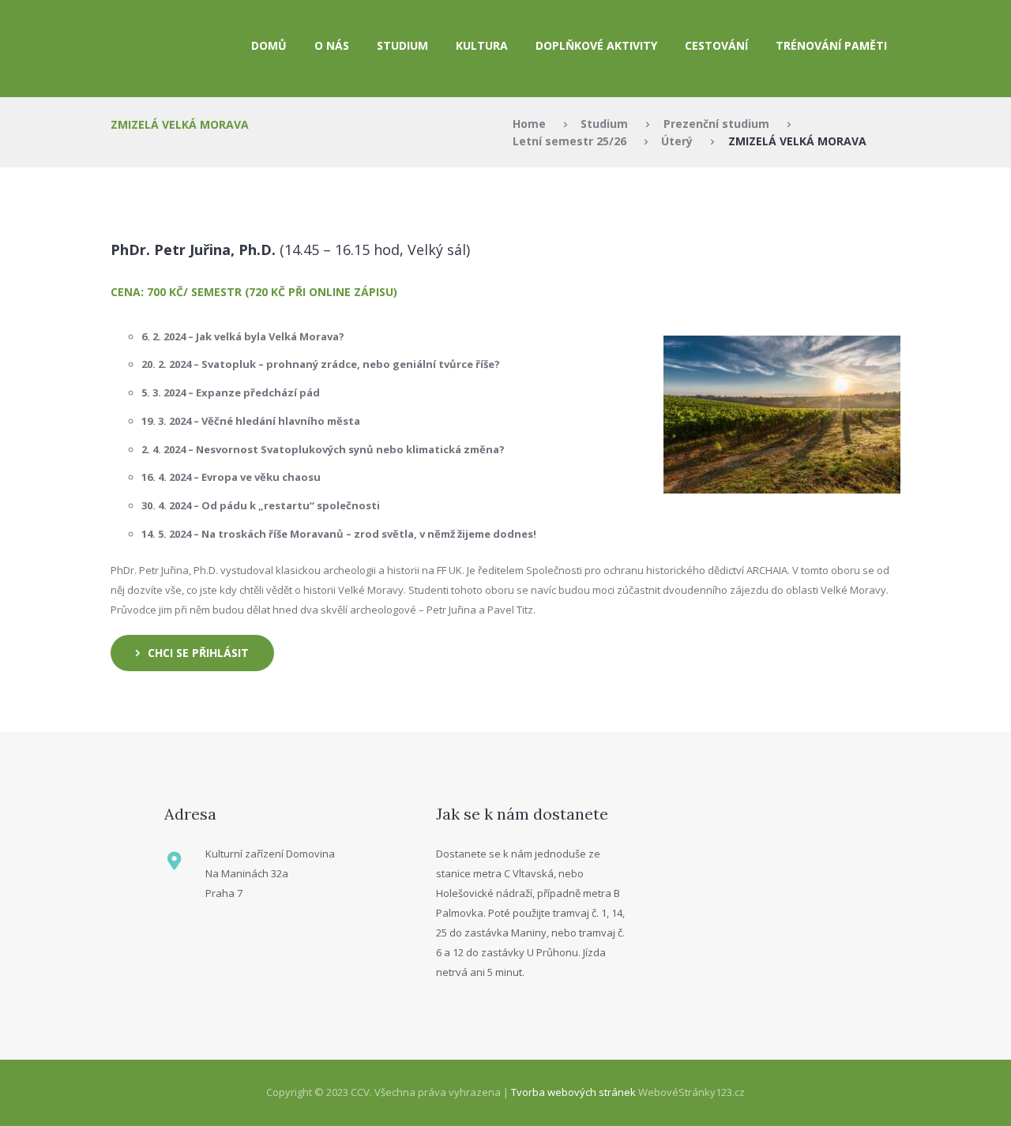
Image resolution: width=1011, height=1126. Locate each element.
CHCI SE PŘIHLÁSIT (198, 652)
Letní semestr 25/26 (569, 140)
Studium (604, 123)
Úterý (677, 140)
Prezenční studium (716, 123)
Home (529, 123)
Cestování (716, 45)
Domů (269, 45)
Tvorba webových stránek (573, 1092)
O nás (331, 45)
